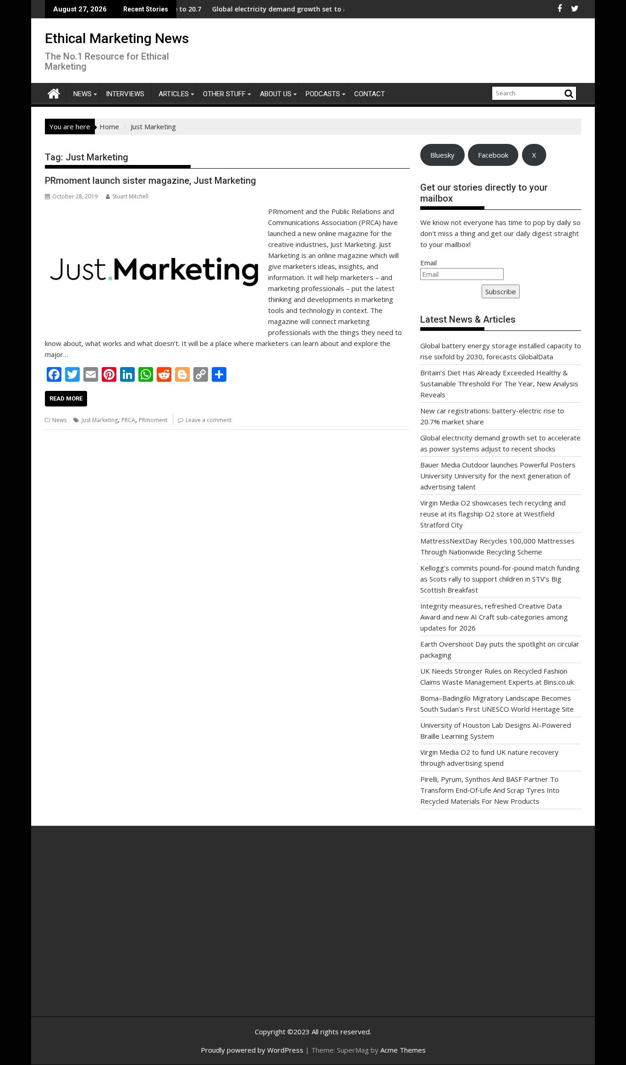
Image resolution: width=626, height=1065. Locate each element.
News (82, 94)
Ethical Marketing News (117, 38)
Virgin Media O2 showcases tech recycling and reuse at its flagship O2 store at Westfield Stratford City (493, 513)
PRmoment (153, 420)
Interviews (125, 94)
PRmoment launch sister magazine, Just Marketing (150, 180)
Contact (369, 94)
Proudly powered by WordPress (252, 1049)
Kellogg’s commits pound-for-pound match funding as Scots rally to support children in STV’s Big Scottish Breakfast (500, 578)
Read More (65, 398)
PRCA (128, 420)
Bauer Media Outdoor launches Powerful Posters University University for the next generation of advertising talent (498, 475)
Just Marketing (100, 420)
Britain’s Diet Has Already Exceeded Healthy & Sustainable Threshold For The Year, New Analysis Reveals (499, 383)
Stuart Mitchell (130, 196)
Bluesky (442, 154)
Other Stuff (224, 94)
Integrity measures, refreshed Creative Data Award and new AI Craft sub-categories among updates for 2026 (494, 616)
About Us (275, 94)
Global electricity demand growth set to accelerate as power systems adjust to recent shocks (337, 9)
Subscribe (500, 291)
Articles (174, 94)
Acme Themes (403, 1049)
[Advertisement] (132, 931)
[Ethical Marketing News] (54, 92)
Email (428, 262)
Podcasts (323, 94)
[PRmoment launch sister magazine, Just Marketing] (154, 211)
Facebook (493, 154)
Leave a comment (208, 420)
